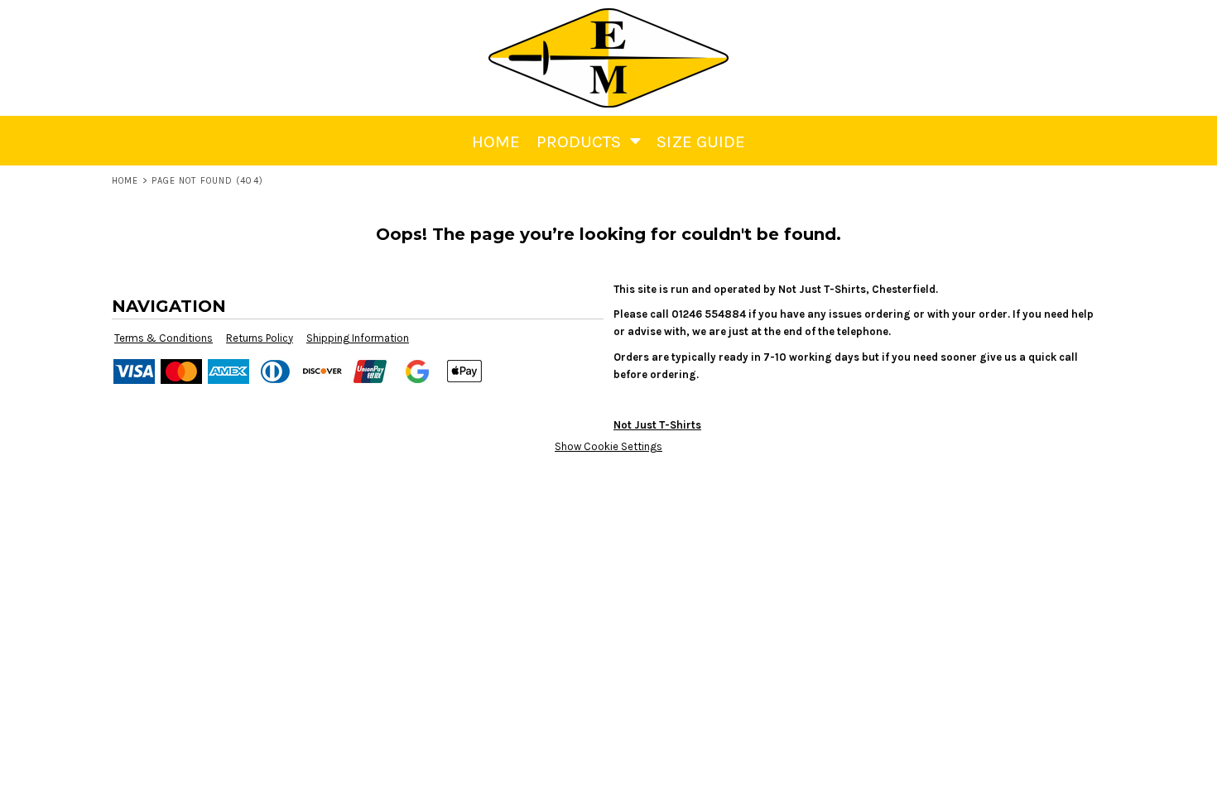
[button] (1137, 21)
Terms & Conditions (163, 338)
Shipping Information (357, 338)
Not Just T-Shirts (657, 425)
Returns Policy (259, 338)
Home (125, 180)
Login (1029, 21)
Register (1088, 21)
